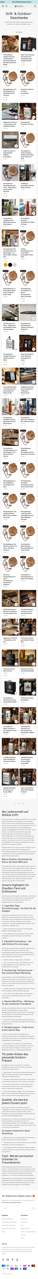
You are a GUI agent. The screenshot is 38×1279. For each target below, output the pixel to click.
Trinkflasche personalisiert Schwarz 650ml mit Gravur (27, 185)
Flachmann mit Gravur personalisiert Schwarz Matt (27, 640)
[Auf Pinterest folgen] (12, 1259)
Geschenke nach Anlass (8, 1225)
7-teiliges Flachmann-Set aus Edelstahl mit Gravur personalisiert (9, 759)
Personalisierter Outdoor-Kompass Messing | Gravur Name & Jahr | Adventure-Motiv (27, 154)
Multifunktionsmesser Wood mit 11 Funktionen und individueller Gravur (10, 611)
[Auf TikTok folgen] (17, 1259)
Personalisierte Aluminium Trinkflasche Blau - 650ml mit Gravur (28, 419)
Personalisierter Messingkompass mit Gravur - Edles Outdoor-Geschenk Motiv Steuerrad (10, 187)
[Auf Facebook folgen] (3, 1259)
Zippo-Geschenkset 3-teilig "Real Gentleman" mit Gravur (27, 790)
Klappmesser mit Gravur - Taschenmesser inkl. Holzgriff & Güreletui (10, 124)
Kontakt (23, 1235)
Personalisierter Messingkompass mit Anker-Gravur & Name (27, 576)
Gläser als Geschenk (7, 1219)
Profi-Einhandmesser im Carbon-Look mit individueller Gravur (27, 611)
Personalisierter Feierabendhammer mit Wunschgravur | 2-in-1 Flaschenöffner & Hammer (10, 452)
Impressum (24, 1219)
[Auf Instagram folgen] (8, 1259)
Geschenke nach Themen (9, 1228)
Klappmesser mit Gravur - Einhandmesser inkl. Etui (10, 640)
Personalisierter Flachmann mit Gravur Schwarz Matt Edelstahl (10, 700)
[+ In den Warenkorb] (33, 50)
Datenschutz (24, 1222)
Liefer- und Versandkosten (28, 1231)
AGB (22, 1225)
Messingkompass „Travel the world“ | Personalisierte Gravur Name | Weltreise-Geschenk (27, 515)
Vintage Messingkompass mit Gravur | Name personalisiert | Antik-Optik (27, 253)
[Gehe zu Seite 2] (23, 803)
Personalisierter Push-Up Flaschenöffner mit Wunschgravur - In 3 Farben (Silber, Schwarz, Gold (10, 253)
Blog (3, 1231)
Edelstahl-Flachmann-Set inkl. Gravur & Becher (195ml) (9, 790)
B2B (22, 1238)
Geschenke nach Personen (9, 1222)
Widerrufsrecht (25, 1228)
